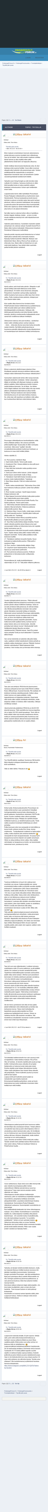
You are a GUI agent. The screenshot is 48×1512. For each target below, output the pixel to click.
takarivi (27, 134)
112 (13, 120)
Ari (24, 740)
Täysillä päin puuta (12, 147)
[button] (2, 57)
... (11, 120)
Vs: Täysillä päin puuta (13, 278)
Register (39, 58)
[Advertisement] (24, 24)
